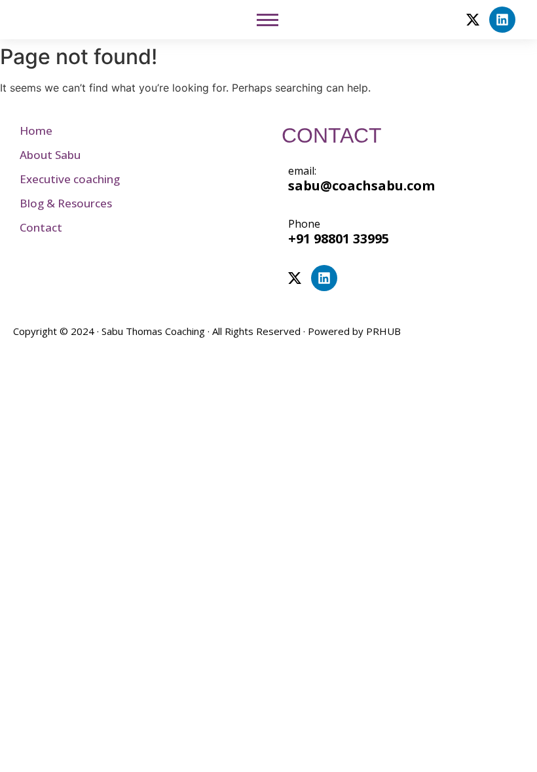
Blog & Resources (66, 203)
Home (36, 130)
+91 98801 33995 (338, 238)
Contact (41, 227)
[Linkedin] (502, 20)
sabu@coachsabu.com (361, 185)
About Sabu (50, 154)
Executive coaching (70, 178)
